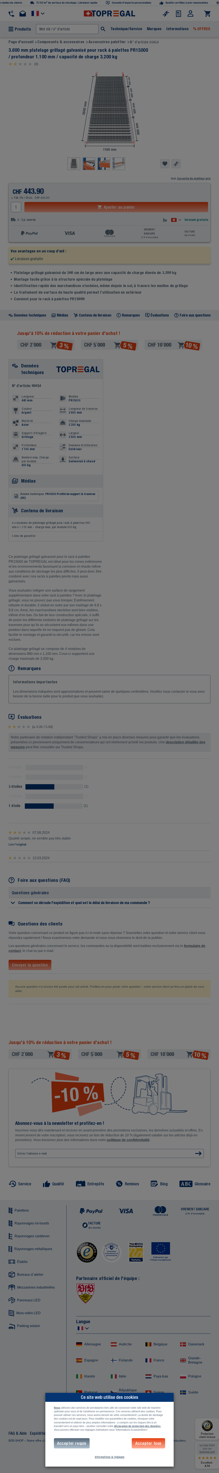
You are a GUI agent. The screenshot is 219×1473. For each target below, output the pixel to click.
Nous (57, 1407)
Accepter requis (71, 1443)
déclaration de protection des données (137, 1426)
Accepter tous (148, 1443)
